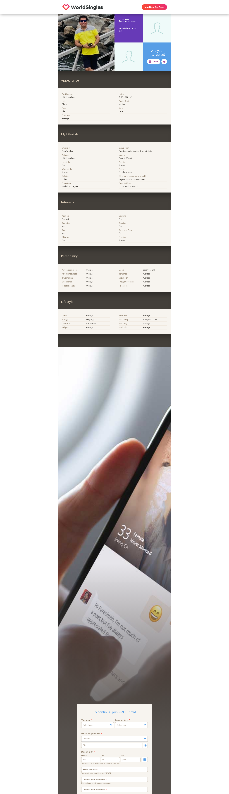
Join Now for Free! (154, 7)
